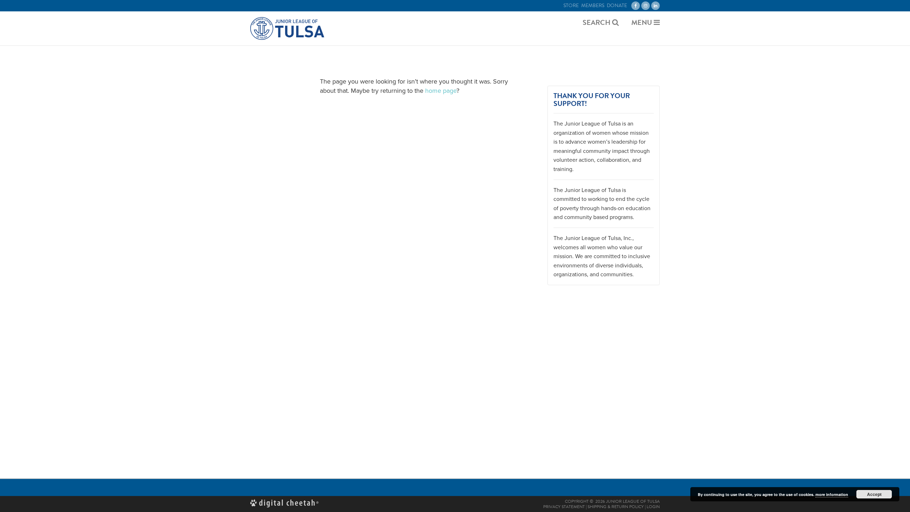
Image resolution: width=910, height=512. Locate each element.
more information (831, 494)
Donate (617, 5)
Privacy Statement (564, 506)
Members (592, 5)
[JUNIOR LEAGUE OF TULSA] (287, 28)
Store (571, 5)
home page (440, 90)
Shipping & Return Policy (616, 506)
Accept (874, 494)
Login (653, 506)
